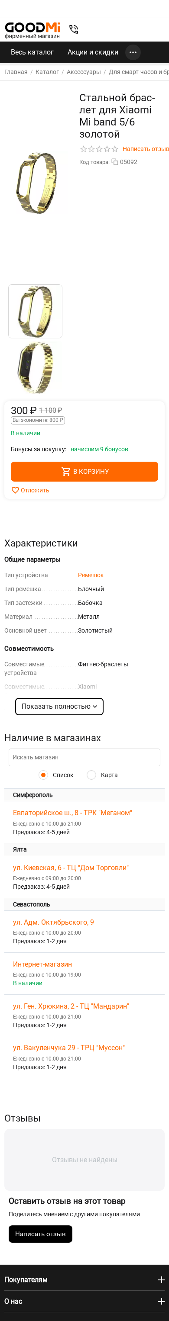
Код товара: (94, 162)
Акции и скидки (93, 52)
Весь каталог (32, 52)
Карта (109, 774)
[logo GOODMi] (32, 30)
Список (63, 774)
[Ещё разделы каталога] (133, 52)
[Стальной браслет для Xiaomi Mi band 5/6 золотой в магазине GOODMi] (36, 182)
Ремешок (91, 575)
